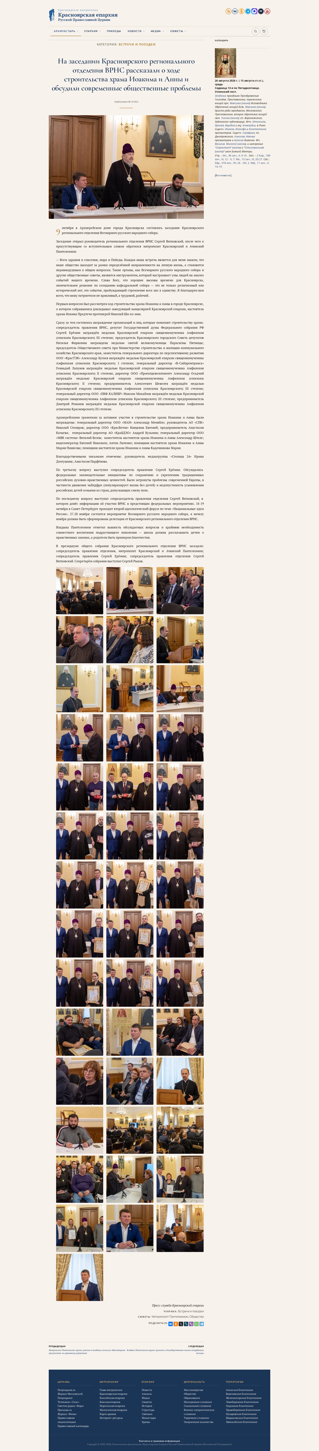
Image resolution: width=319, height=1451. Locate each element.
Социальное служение (197, 1406)
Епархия (91, 31)
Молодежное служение (198, 1402)
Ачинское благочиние (239, 1390)
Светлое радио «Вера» (71, 1406)
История (147, 1406)
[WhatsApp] (196, 1324)
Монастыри (149, 1418)
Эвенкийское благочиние (241, 1422)
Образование (192, 1398)
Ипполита (259, 121)
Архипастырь (64, 31)
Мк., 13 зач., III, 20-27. (249, 159)
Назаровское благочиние (241, 1414)
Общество (197, 1317)
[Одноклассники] (176, 1324)
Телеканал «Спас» (68, 1402)
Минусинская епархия (113, 1410)
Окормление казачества (198, 1422)
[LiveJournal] (186, 1324)
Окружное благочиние (239, 1406)
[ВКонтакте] (170, 1324)
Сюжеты (176, 31)
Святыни (147, 1414)
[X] (181, 1324)
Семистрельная (254, 147)
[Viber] (191, 1324)
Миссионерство (193, 1390)
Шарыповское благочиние (242, 1418)
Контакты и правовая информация (159, 1440)
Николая (239, 136)
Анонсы (147, 1394)
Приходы (114, 31)
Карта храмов (108, 1414)
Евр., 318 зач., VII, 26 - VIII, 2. (232, 163)
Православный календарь (73, 1426)
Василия (220, 144)
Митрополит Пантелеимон (170, 1317)
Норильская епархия (112, 1406)
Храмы (146, 1422)
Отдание (220, 95)
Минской (231, 144)
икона (245, 103)
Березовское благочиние (241, 1394)
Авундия (230, 125)
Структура (148, 1410)
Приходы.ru (65, 1410)
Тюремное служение (196, 1418)
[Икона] (225, 77)
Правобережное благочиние (243, 1410)
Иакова (250, 136)
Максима (235, 103)
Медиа (156, 31)
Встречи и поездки (137, 44)
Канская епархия (110, 1402)
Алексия (238, 140)
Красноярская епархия (113, 1394)
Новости (135, 31)
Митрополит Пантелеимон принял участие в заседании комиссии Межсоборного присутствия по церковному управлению (87, 1349)
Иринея (219, 125)
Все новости (223, 175)
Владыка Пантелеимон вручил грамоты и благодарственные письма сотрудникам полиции (165, 1349)
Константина (257, 129)
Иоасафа (240, 129)
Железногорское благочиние (243, 1398)
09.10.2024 (133, 101)
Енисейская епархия (112, 1398)
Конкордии (249, 125)
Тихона (225, 118)
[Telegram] (201, 1324)
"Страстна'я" (223, 147)
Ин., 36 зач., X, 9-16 (235, 155)
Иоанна (229, 129)
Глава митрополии (111, 1390)
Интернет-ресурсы (111, 1418)
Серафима (249, 132)
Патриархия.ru (66, 1390)
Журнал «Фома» (67, 1414)
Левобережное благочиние (242, 1402)
